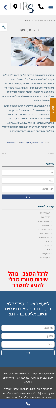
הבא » (4, 153)
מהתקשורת (45, 253)
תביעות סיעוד (45, 217)
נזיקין (48, 241)
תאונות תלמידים (44, 221)
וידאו (48, 249)
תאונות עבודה (45, 225)
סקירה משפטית (37, 142)
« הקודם (51, 153)
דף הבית (53, 20)
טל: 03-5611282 (45, 377)
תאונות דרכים (45, 213)
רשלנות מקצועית (44, 233)
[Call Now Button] (28, 403)
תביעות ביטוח (44, 20)
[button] (3, 27)
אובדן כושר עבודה (43, 229)
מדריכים (47, 245)
